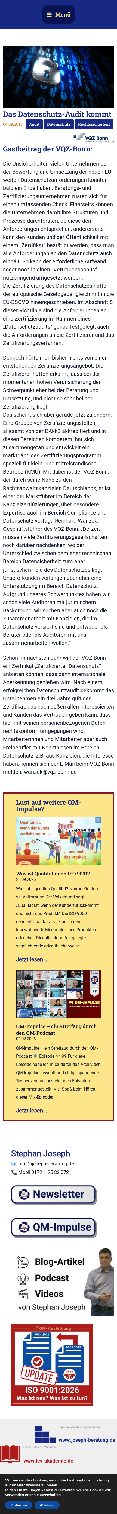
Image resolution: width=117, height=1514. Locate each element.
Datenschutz (58, 124)
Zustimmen (19, 1505)
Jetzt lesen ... (32, 959)
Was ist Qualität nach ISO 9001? (53, 873)
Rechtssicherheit (94, 124)
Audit (34, 124)
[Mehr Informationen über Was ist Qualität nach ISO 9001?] (58, 840)
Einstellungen (28, 1490)
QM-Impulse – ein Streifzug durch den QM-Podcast (56, 1029)
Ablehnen (47, 1505)
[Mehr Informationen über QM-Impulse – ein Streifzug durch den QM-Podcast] (58, 993)
